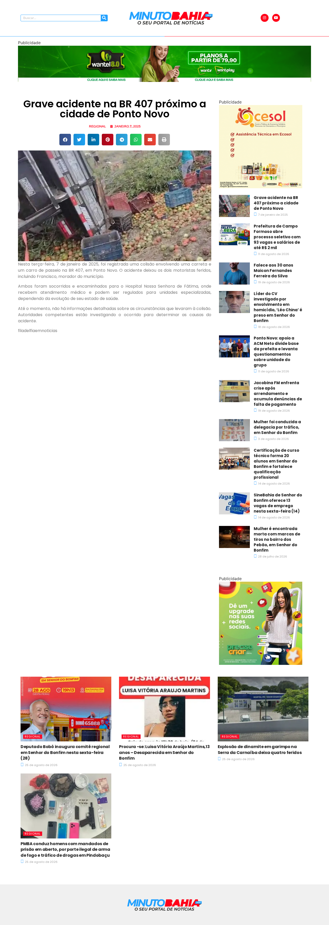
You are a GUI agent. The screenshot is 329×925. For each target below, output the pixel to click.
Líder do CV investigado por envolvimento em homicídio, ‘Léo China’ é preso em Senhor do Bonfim (278, 307)
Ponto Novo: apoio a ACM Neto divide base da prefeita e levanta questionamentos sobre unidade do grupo (276, 351)
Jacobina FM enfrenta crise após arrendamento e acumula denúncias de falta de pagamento (278, 393)
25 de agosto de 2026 (41, 765)
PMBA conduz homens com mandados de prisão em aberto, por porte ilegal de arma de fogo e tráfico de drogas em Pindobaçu (65, 849)
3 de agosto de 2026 (273, 439)
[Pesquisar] (104, 18)
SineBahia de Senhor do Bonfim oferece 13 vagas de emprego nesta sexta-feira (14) (278, 503)
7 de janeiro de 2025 (272, 215)
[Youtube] (276, 18)
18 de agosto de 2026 (273, 327)
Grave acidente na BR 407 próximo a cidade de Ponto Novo (276, 203)
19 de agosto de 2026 (273, 282)
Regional (97, 126)
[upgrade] (260, 663)
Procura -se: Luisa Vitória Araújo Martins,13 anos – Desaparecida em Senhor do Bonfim (164, 752)
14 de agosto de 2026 (273, 484)
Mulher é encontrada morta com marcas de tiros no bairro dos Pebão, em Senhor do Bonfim (277, 539)
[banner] (164, 80)
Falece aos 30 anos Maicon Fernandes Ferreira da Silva (273, 270)
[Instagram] (265, 18)
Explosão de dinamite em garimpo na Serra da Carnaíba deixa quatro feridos (260, 749)
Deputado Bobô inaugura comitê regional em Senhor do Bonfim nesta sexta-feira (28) (65, 752)
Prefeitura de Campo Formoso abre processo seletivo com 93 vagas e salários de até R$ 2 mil (277, 236)
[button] (65, 139)
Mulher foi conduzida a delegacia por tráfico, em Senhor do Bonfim (277, 427)
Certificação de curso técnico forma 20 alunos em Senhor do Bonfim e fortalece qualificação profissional (276, 464)
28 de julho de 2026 (272, 556)
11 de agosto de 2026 (273, 254)
